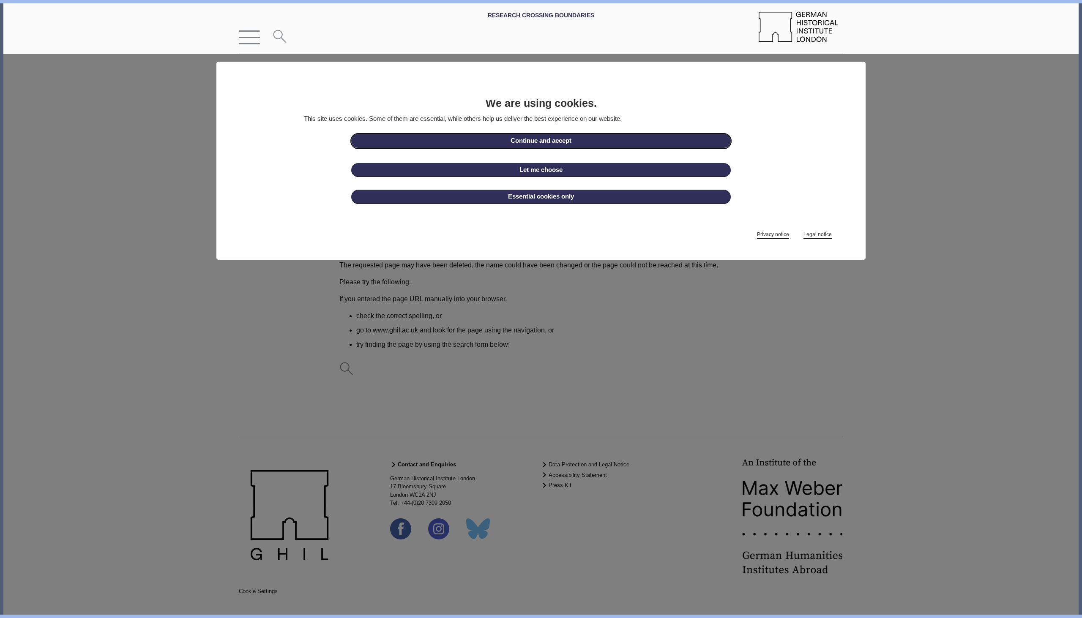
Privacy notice (773, 234)
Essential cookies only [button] (541, 196)
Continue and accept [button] (541, 140)
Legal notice (817, 234)
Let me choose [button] (541, 169)
